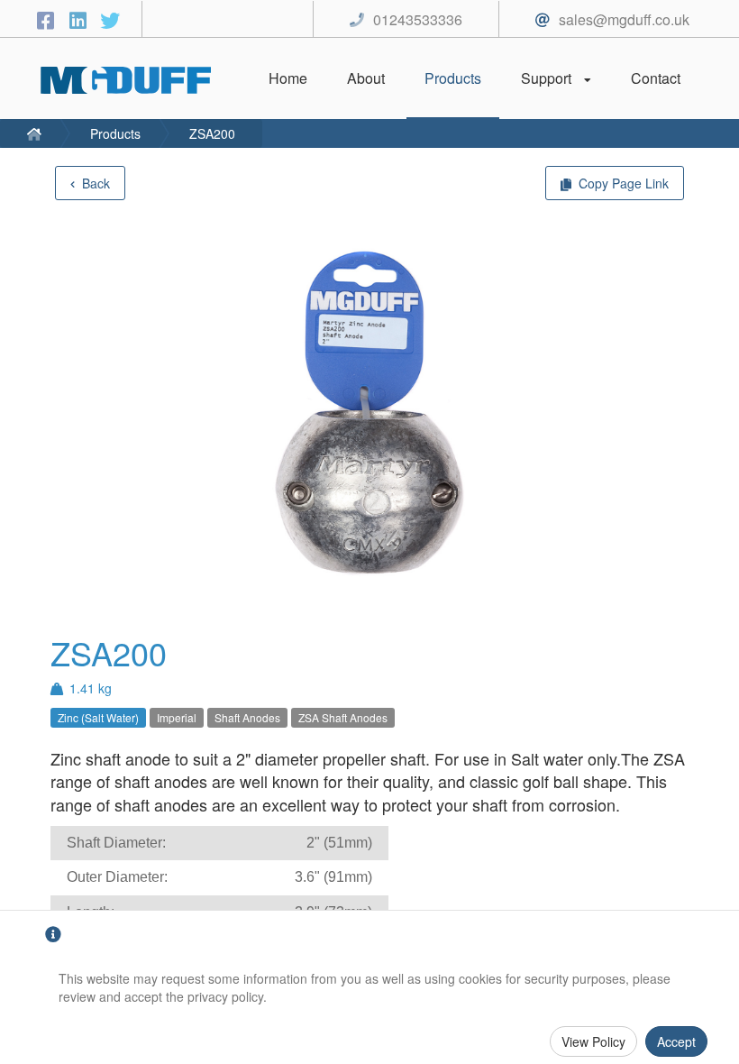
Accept (676, 1041)
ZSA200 (212, 133)
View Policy (593, 1041)
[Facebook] (48, 19)
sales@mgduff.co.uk (624, 19)
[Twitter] (109, 19)
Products (115, 133)
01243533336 (417, 19)
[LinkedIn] (80, 19)
